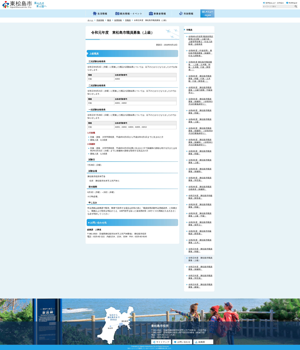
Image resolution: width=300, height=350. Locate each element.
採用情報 (118, 20)
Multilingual (293, 3)
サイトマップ (162, 342)
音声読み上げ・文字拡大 (275, 3)
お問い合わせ (183, 342)
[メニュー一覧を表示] (207, 13)
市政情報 (100, 20)
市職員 (128, 20)
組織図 (202, 342)
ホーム (90, 20)
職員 (109, 20)
